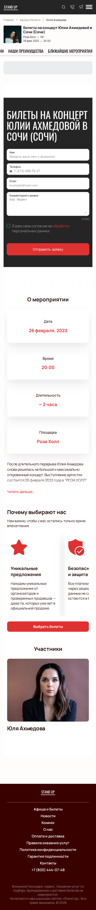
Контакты (48, 863)
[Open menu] (89, 7)
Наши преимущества (26, 51)
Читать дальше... (21, 491)
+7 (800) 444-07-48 (48, 869)
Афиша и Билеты (48, 809)
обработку (61, 225)
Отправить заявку (48, 249)
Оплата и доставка (48, 836)
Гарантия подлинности (48, 856)
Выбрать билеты (48, 626)
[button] (11, 171)
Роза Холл (29, 37)
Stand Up (10, 7)
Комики (48, 822)
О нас (48, 829)
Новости (48, 815)
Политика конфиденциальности (48, 849)
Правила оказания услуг (48, 842)
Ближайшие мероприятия (70, 51)
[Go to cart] (81, 7)
